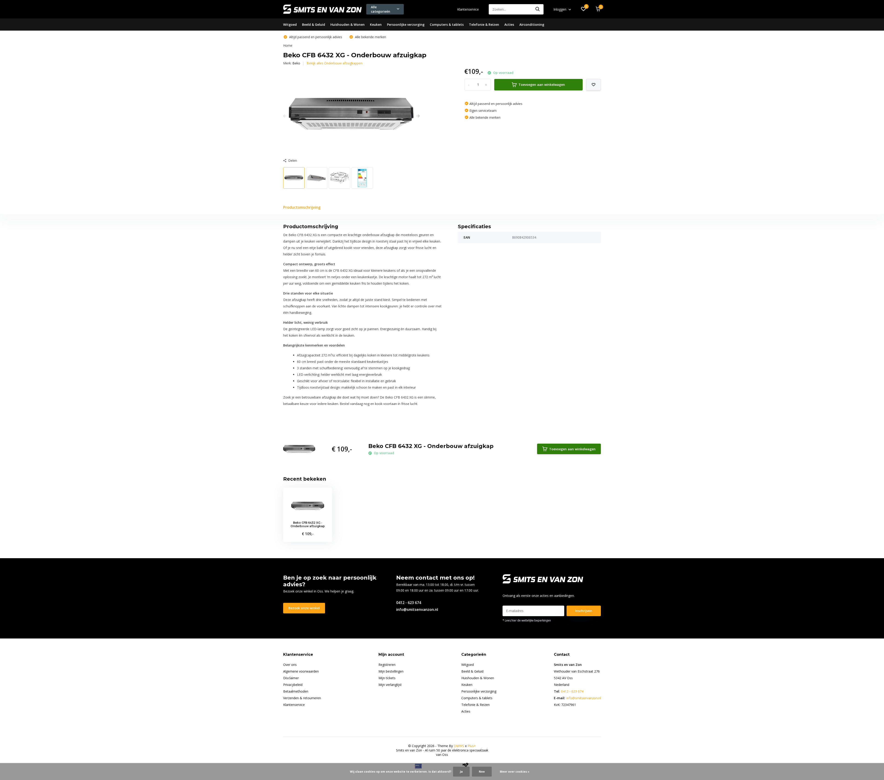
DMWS (459, 746)
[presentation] (284, 116)
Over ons (290, 664)
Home (287, 45)
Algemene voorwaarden (301, 671)
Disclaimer (291, 678)
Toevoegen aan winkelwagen (541, 84)
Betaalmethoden (295, 691)
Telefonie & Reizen (484, 24)
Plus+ (472, 746)
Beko (296, 63)
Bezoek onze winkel (304, 608)
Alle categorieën (380, 9)
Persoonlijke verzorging (406, 24)
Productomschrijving (301, 207)
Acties (509, 24)
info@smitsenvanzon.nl (417, 609)
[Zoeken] (538, 9)
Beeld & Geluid (313, 24)
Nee (482, 772)
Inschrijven (583, 611)
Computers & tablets (447, 24)
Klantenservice (468, 9)
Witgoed (290, 24)
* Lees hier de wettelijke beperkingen (527, 620)
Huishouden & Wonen (347, 24)
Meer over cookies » (514, 772)
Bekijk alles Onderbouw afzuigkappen (334, 63)
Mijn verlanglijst (390, 684)
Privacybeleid (292, 684)
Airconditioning (531, 24)
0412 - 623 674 (408, 602)
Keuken (376, 24)
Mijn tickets (386, 678)
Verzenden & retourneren (302, 698)
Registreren (386, 664)
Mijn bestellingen (391, 671)
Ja (461, 772)
